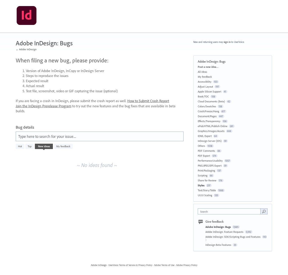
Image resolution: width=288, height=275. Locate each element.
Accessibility (205, 81)
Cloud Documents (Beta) (211, 101)
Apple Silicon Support (209, 91)
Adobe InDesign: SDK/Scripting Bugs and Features (233, 236)
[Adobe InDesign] (26, 16)
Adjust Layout (205, 86)
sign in (227, 42)
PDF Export (204, 155)
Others (201, 145)
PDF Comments (206, 150)
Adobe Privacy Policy (186, 265)
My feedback (63, 146)
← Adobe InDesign (26, 49)
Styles (201, 185)
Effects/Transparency (209, 121)
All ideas (202, 71)
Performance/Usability (210, 160)
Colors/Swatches (207, 106)
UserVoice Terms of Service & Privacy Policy (130, 265)
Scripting (202, 175)
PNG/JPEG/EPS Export (210, 165)
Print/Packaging (206, 170)
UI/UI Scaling (205, 195)
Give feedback (214, 222)
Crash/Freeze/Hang (208, 111)
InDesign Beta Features (218, 244)
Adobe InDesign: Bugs (218, 227)
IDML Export (205, 136)
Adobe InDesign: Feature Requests (224, 231)
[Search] (264, 211)
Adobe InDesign (99, 265)
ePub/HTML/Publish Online (212, 126)
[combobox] (230, 211)
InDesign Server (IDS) (210, 141)
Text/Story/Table (207, 190)
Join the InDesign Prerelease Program (43, 106)
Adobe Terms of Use (164, 265)
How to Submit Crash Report (148, 101)
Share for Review (207, 180)
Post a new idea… (208, 66)
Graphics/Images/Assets (211, 131)
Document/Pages (207, 116)
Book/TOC (203, 96)
